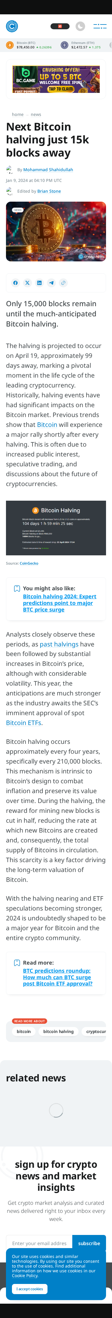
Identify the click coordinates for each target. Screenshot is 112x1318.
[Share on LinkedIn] (39, 282)
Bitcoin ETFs (23, 722)
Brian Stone (49, 191)
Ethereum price (81, 45)
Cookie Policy (24, 1275)
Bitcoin (47, 424)
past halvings (59, 644)
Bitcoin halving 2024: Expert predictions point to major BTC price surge (59, 603)
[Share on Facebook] (15, 282)
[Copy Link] (63, 282)
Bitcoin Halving (58, 1031)
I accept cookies (29, 1288)
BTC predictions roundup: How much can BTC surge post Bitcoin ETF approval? (58, 977)
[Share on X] (27, 282)
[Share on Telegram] (51, 282)
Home (18, 114)
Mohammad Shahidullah (48, 169)
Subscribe (89, 1243)
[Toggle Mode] (80, 26)
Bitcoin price (29, 45)
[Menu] (100, 26)
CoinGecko (29, 563)
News (36, 114)
